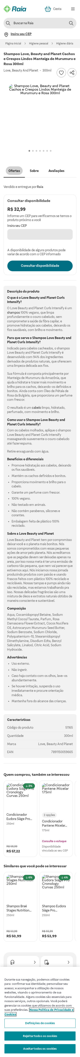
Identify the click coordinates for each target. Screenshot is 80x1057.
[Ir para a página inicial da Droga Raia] (15, 9)
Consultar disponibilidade (40, 265)
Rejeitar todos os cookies (40, 1036)
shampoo (13, 312)
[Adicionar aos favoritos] (61, 72)
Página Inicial (13, 43)
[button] (40, 115)
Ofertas (14, 171)
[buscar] (71, 23)
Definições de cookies (40, 1023)
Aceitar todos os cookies (40, 1048)
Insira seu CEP (17, 225)
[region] (40, 1012)
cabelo (36, 407)
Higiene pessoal (38, 43)
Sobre (34, 171)
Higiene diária (64, 43)
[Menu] (73, 9)
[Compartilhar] (72, 72)
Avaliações (56, 171)
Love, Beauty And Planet (55, 744)
